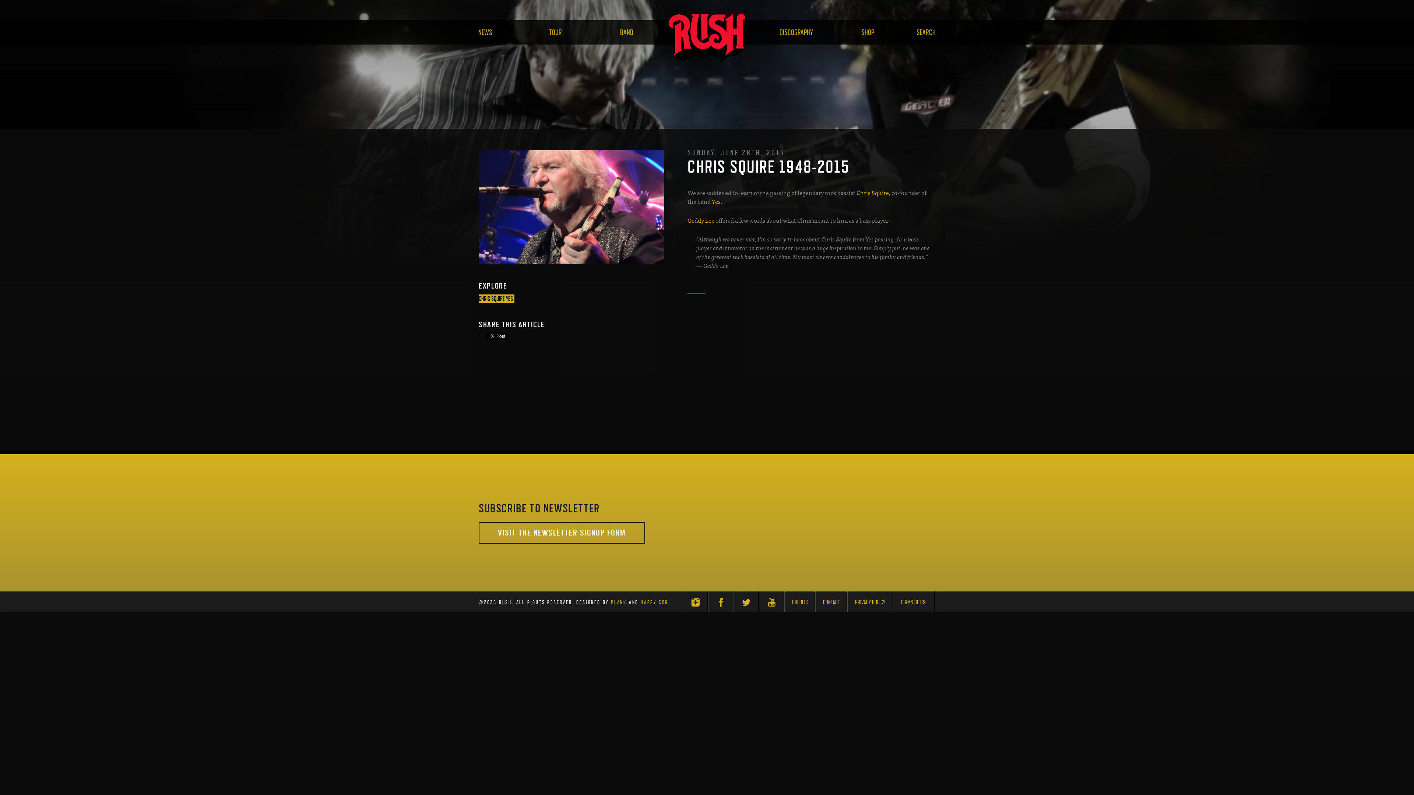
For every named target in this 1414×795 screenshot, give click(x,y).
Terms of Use (914, 602)
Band (626, 32)
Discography (796, 32)
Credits (800, 602)
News (485, 32)
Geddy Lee (700, 220)
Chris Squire (873, 192)
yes (509, 298)
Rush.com (707, 38)
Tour (555, 32)
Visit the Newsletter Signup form (562, 532)
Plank (619, 602)
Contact (831, 602)
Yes (716, 201)
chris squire (492, 298)
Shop (867, 32)
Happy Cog (654, 602)
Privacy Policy (870, 602)
